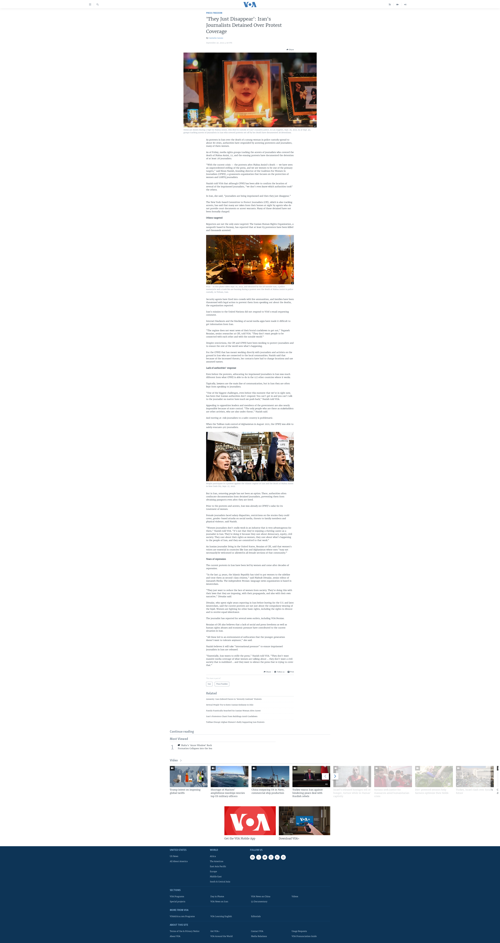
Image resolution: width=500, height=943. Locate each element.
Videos (295, 896)
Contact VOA (257, 931)
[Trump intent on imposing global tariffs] (189, 776)
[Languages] (390, 5)
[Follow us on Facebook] (252, 857)
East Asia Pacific (218, 866)
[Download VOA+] (304, 820)
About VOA (175, 936)
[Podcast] (283, 857)
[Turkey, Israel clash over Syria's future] (475, 776)
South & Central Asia (220, 881)
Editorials (256, 916)
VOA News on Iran (219, 901)
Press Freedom (214, 13)
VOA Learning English (221, 916)
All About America (179, 861)
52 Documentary (259, 901)
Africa (213, 856)
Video (174, 760)
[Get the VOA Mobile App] (250, 820)
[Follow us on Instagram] (270, 857)
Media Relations (259, 936)
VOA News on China (260, 896)
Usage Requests (299, 931)
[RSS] (277, 857)
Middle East (216, 876)
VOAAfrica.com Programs (182, 916)
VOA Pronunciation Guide (304, 936)
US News (174, 856)
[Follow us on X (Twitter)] (258, 857)
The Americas (216, 861)
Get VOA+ (215, 931)
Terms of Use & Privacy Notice (184, 931)
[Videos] (398, 5)
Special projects (177, 901)
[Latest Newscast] (405, 5)
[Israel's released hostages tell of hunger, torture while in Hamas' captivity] (352, 776)
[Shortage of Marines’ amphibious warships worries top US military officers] (229, 776)
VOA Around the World (221, 936)
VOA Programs (177, 896)
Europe (213, 871)
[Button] (290, 49)
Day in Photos (217, 896)
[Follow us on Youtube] (264, 857)
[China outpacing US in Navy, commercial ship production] (270, 776)
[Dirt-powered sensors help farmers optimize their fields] (434, 776)
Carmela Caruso (216, 38)
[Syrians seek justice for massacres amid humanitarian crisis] (393, 776)
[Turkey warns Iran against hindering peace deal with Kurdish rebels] (311, 776)
